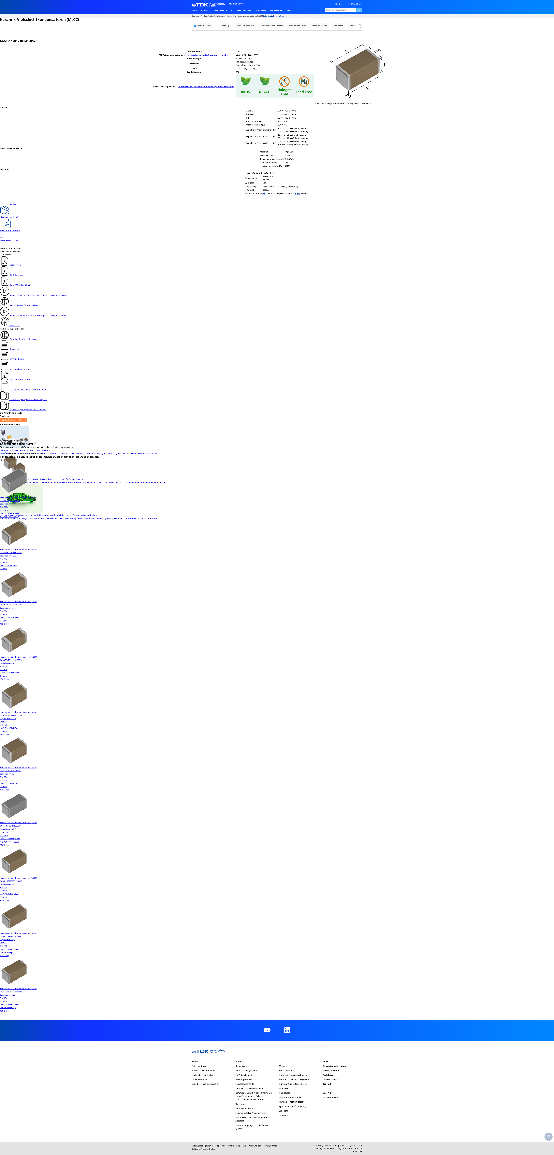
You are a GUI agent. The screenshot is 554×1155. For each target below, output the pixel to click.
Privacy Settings (270, 1146)
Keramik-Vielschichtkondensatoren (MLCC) (245, 16)
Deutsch (339, 4)
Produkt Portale (207, 16)
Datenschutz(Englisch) (231, 1146)
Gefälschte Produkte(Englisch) (204, 1149)
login (297, 193)
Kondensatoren (221, 16)
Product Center (236, 4)
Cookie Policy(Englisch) (252, 1146)
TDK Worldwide (355, 4)
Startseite (196, 16)
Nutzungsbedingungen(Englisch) (205, 1146)
